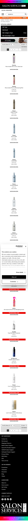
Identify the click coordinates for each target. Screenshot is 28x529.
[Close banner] (25, 246)
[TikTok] (8, 499)
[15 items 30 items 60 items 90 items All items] (23, 44)
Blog (3, 474)
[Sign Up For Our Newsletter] (11, 499)
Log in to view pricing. (14, 69)
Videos (3, 476)
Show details (19, 272)
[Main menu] (2, 14)
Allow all (14, 277)
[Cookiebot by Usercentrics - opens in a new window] (16, 246)
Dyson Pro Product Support (8, 447)
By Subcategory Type (9, 35)
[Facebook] (3, 499)
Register (9, 10)
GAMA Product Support (8, 449)
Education (4, 471)
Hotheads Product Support (8, 452)
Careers (4, 489)
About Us (4, 482)
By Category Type (8, 32)
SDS (3, 458)
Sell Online (4, 487)
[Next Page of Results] (20, 49)
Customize (13, 281)
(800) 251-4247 (6, 496)
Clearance (4, 469)
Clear (24, 32)
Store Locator (5, 485)
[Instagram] (5, 499)
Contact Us (4, 439)
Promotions (4, 467)
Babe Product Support (7, 445)
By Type (5, 27)
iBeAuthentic (15, 519)
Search (26, 14)
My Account (5, 441)
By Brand (5, 30)
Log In (4, 10)
